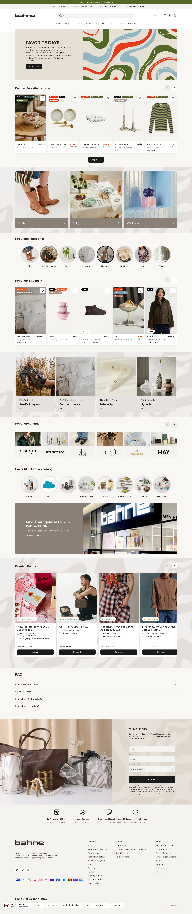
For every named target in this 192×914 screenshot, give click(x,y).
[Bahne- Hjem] (35, 15)
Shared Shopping (163, 853)
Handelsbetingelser (97, 861)
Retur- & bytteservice (97, 849)
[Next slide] (174, 87)
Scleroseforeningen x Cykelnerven (131, 849)
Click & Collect (162, 849)
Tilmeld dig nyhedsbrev (166, 857)
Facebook (160, 864)
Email (131, 755)
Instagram (160, 868)
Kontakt (91, 872)
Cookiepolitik (93, 883)
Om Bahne (121, 846)
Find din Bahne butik (165, 846)
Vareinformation (123, 857)
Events (159, 861)
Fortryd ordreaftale (96, 857)
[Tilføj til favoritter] (42, 98)
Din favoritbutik (134, 765)
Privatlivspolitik (94, 879)
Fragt (90, 864)
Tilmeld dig (152, 779)
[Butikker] (170, 15)
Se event (35, 652)
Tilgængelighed (95, 876)
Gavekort (92, 868)
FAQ (90, 846)
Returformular (94, 853)
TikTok (159, 872)
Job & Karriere (122, 853)
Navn (131, 745)
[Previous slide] (167, 87)
